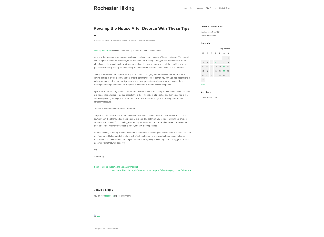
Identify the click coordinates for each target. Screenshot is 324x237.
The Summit (211, 8)
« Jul (203, 84)
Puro (116, 228)
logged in (109, 195)
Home (184, 8)
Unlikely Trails (224, 8)
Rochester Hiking (114, 8)
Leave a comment (147, 40)
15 (224, 66)
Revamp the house (102, 50)
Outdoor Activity (196, 8)
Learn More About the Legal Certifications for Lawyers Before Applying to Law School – (150, 170)
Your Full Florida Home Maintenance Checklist (117, 166)
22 (224, 71)
